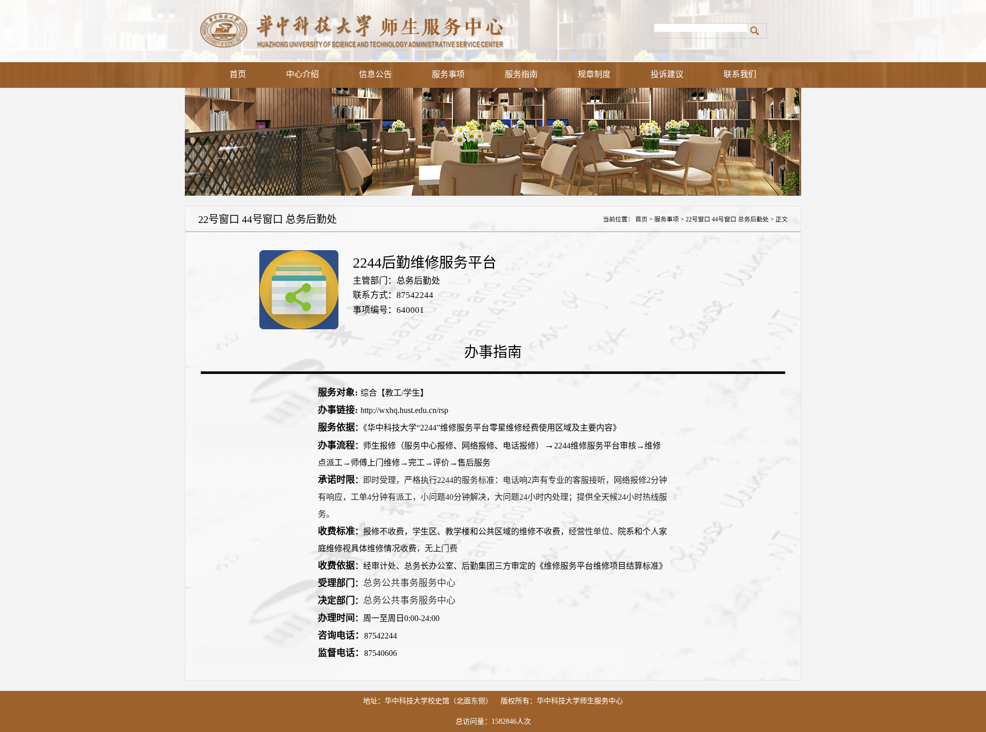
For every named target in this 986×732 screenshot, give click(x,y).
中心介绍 (302, 74)
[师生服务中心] (418, 31)
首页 (238, 74)
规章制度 (594, 74)
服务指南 (521, 74)
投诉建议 (667, 74)
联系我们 (740, 74)
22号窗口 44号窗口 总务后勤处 (727, 219)
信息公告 (375, 74)
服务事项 (448, 74)
